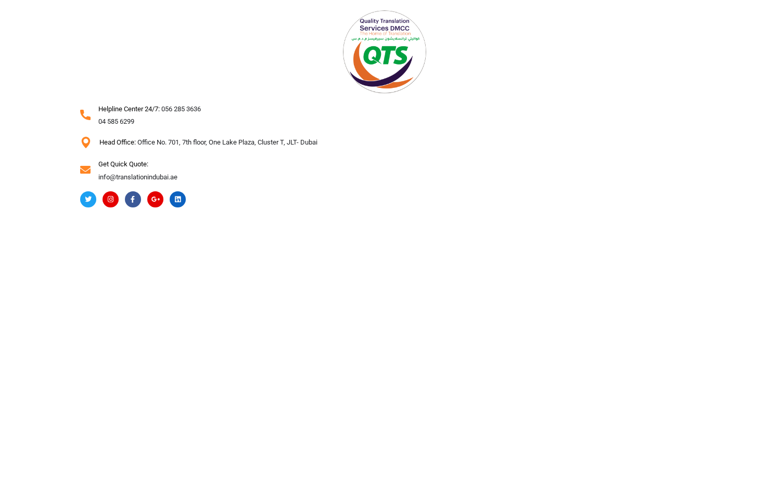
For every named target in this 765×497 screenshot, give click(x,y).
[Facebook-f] (133, 199)
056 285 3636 (181, 109)
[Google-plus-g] (155, 199)
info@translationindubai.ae (137, 177)
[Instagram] (111, 199)
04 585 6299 (116, 121)
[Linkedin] (178, 199)
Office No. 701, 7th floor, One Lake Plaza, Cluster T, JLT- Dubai (227, 142)
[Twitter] (88, 199)
